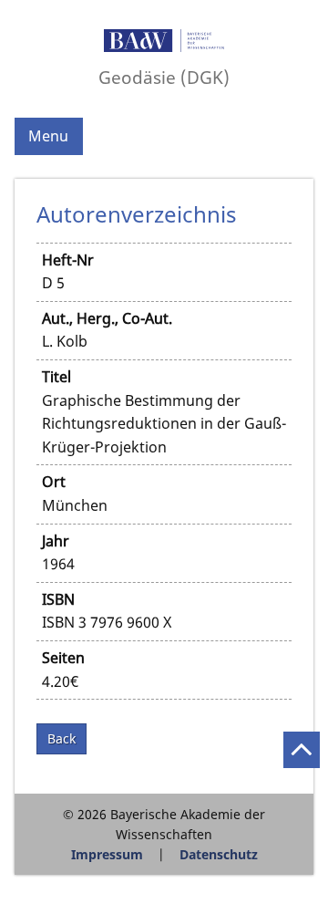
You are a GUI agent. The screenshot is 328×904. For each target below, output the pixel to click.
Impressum (107, 854)
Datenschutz (218, 854)
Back (61, 738)
